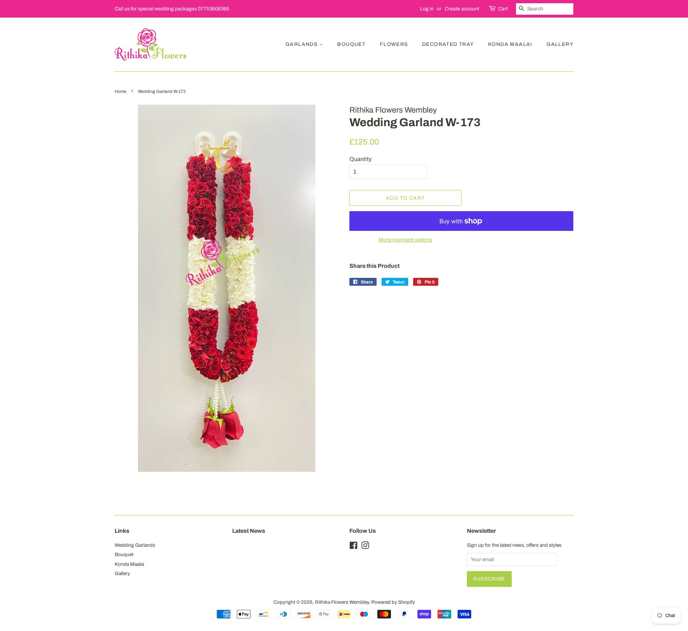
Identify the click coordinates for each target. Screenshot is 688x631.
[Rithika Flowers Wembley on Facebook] (353, 547)
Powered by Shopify (393, 602)
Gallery (559, 44)
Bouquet (351, 44)
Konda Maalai (510, 44)
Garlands (302, 44)
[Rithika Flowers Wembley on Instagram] (365, 547)
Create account (462, 8)
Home (120, 91)
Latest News (248, 531)
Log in (427, 8)
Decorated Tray (448, 44)
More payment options (405, 240)
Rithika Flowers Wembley (342, 602)
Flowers (394, 44)
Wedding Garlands (135, 545)
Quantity (360, 159)
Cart (503, 8)
